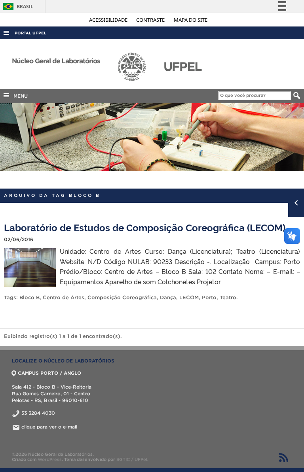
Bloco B (29, 297)
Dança (168, 297)
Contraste (151, 19)
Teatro (228, 297)
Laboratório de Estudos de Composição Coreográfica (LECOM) (144, 227)
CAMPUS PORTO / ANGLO (49, 373)
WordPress (50, 459)
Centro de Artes (63, 297)
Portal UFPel (30, 33)
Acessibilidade (109, 19)
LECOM (189, 297)
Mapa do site (190, 19)
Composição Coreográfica (122, 297)
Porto (209, 297)
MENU (19, 95)
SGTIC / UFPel (131, 459)
